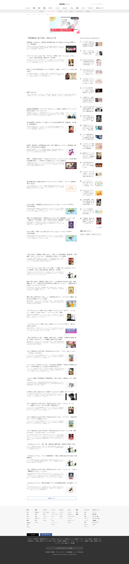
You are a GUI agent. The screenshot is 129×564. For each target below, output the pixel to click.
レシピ (77, 541)
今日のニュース (99, 8)
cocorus (54, 541)
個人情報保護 (69, 552)
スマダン (70, 512)
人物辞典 (94, 520)
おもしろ (65, 8)
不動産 (91, 541)
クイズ (83, 8)
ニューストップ (93, 4)
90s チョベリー (71, 520)
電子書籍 (73, 543)
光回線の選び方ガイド (44, 539)
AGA (62, 543)
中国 (28, 524)
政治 (28, 516)
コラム (71, 8)
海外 (39, 8)
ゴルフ (44, 518)
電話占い (90, 539)
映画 (36, 514)
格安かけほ (42, 541)
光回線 (37, 541)
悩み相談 (59, 541)
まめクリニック (60, 539)
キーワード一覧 (95, 518)
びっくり (61, 512)
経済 (28, 514)
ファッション (79, 11)
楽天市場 (88, 234)
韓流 (36, 520)
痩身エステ (67, 543)
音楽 (36, 516)
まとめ (87, 11)
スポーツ (50, 8)
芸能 (44, 8)
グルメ (71, 11)
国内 (34, 8)
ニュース (28, 8)
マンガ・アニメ (51, 11)
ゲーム (60, 11)
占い (69, 541)
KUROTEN (36, 539)
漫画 (77, 8)
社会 (28, 512)
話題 (77, 514)
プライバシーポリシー (60, 552)
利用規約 (52, 552)
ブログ (86, 539)
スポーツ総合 (46, 512)
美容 (100, 541)
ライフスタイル (71, 516)
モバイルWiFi (49, 541)
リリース (94, 512)
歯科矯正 (96, 541)
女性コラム (70, 514)
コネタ (61, 514)
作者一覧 (94, 514)
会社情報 (47, 552)
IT (65, 11)
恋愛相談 (64, 541)
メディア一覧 (95, 516)
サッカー (45, 516)
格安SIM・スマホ (97, 539)
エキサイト (100, 4)
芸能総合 (37, 512)
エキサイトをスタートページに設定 (64, 548)
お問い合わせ (80, 552)
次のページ (51, 498)
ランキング (90, 8)
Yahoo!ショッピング (96, 234)
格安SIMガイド (31, 541)
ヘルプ (93, 524)
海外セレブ (37, 518)
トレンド (58, 8)
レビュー (42, 11)
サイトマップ (95, 522)
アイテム (81, 539)
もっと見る (98, 227)
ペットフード (57, 543)
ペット (61, 518)
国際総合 (29, 522)
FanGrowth (53, 539)
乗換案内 (87, 541)
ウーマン (73, 541)
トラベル (70, 518)
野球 (44, 514)
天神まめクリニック (69, 539)
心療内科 (76, 539)
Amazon (82, 234)
